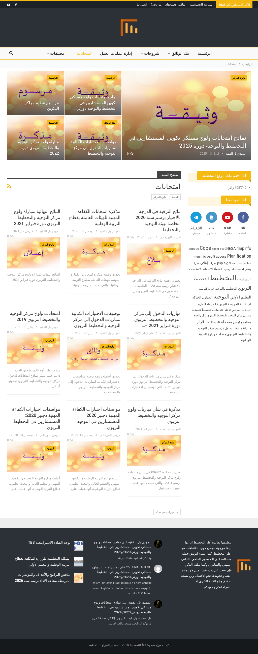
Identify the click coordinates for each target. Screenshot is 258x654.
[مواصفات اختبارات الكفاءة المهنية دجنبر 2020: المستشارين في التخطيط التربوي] (33, 456)
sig (226, 263)
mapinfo (244, 248)
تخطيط (206, 310)
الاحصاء (218, 269)
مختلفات (57, 53)
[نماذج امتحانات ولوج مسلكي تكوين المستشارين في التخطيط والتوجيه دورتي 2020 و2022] (93, 92)
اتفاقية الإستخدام (175, 4)
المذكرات (109, 244)
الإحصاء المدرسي (234, 269)
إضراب (212, 263)
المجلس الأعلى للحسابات (226, 310)
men (197, 256)
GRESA (230, 249)
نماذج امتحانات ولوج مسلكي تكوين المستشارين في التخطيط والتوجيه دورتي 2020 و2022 (122, 547)
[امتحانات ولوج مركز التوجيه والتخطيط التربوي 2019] (33, 348)
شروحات (151, 53)
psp (220, 263)
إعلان (204, 263)
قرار (200, 321)
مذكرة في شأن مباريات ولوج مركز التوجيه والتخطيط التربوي (154, 415)
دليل (204, 315)
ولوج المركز (238, 77)
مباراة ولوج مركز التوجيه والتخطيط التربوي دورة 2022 (38, 147)
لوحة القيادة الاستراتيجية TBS (49, 542)
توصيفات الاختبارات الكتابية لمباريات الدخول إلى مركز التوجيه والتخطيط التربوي (95, 319)
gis (222, 249)
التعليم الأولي (240, 297)
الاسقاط (207, 269)
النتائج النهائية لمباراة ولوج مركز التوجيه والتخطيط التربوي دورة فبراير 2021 (37, 217)
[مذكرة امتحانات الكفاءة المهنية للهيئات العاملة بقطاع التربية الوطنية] (93, 252)
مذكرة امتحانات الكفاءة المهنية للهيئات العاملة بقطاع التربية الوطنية (94, 217)
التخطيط (223, 278)
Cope (205, 248)
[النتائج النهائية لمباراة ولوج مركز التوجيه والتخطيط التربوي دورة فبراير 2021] (33, 252)
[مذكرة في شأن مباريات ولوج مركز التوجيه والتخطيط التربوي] (154, 450)
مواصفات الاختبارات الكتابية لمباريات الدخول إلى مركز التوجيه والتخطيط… (93, 147)
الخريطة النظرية (207, 304)
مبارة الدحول (233, 328)
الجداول (207, 297)
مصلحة (221, 334)
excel (215, 249)
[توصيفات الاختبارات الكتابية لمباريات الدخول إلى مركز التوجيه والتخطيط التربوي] (93, 354)
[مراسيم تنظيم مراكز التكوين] (35, 92)
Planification (239, 256)
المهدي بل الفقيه (139, 542)
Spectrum (235, 263)
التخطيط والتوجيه (226, 288)
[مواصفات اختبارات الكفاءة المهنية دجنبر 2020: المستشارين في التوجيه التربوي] (93, 456)
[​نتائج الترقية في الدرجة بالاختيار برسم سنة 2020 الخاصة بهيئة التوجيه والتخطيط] (154, 259)
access (193, 249)
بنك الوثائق (180, 53)
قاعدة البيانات (212, 322)
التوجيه (221, 296)
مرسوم (219, 328)
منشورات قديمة (168, 512)
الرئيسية (205, 53)
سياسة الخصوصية (201, 4)
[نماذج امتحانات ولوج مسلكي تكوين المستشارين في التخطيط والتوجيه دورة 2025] (186, 115)
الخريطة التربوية (228, 304)
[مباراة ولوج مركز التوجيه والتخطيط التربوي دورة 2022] (35, 137)
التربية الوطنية (206, 288)
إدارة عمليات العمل (116, 53)
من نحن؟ (156, 4)
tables (247, 263)
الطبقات (246, 310)
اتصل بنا (142, 4)
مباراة (247, 328)
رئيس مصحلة (231, 322)
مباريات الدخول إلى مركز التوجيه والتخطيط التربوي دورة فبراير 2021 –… (157, 319)
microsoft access (214, 256)
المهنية (175, 197)
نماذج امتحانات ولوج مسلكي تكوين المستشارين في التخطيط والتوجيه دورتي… (93, 103)
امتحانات (84, 53)
